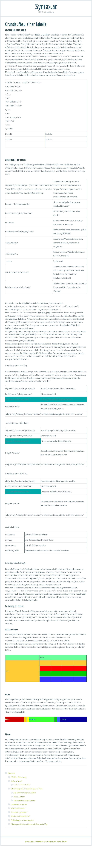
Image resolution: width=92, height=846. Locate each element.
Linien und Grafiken (19, 804)
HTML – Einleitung (18, 777)
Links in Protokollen (22, 785)
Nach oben (29, 841)
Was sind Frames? (18, 808)
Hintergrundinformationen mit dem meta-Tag (29, 824)
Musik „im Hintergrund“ (20, 816)
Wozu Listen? (19, 797)
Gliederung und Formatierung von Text (26, 789)
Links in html (16, 781)
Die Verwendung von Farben (25, 793)
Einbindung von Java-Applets (22, 820)
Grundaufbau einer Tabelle (24, 800)
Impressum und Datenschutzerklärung (51, 841)
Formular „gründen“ (19, 812)
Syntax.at (46, 6)
